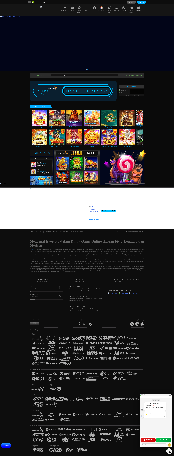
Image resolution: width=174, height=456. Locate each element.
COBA (64, 161)
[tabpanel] (87, 43)
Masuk (131, 2)
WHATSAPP (165, 440)
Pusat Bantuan (64, 231)
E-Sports (124, 10)
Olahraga (101, 10)
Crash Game (109, 11)
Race (87, 10)
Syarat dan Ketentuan (76, 231)
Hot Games (64, 10)
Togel (94, 10)
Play (40, 94)
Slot (72, 10)
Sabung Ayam (131, 11)
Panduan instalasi (108, 211)
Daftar (141, 2)
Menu (6, 445)
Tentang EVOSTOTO (36, 231)
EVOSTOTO (33, 249)
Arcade (116, 10)
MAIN (41, 117)
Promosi (138, 10)
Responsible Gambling (51, 231)
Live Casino (79, 11)
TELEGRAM (149, 440)
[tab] (63, 153)
